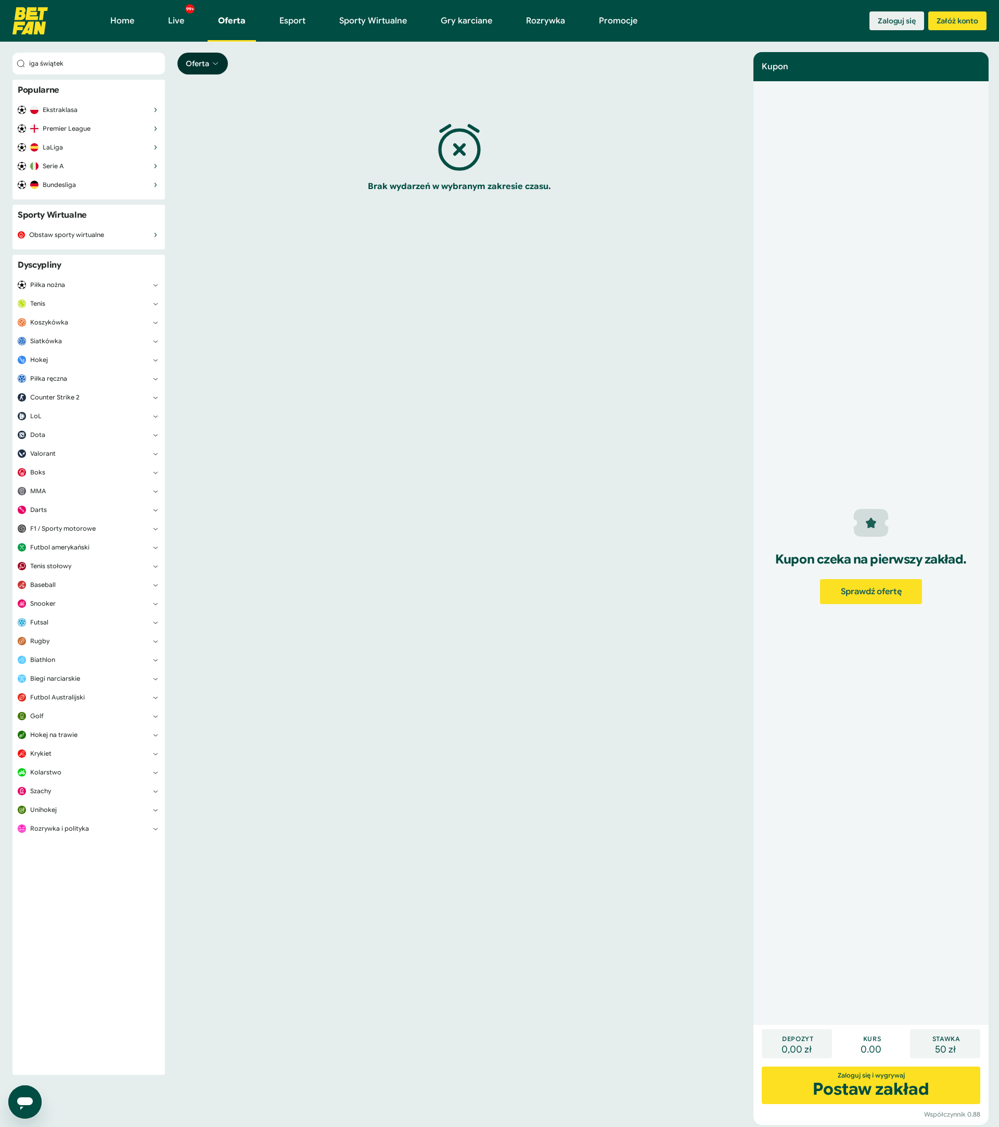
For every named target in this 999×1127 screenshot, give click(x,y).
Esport (292, 21)
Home (122, 21)
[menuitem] (88, 110)
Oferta (232, 21)
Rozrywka (545, 21)
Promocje (618, 21)
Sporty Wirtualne (373, 21)
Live (181, 16)
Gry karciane (466, 21)
